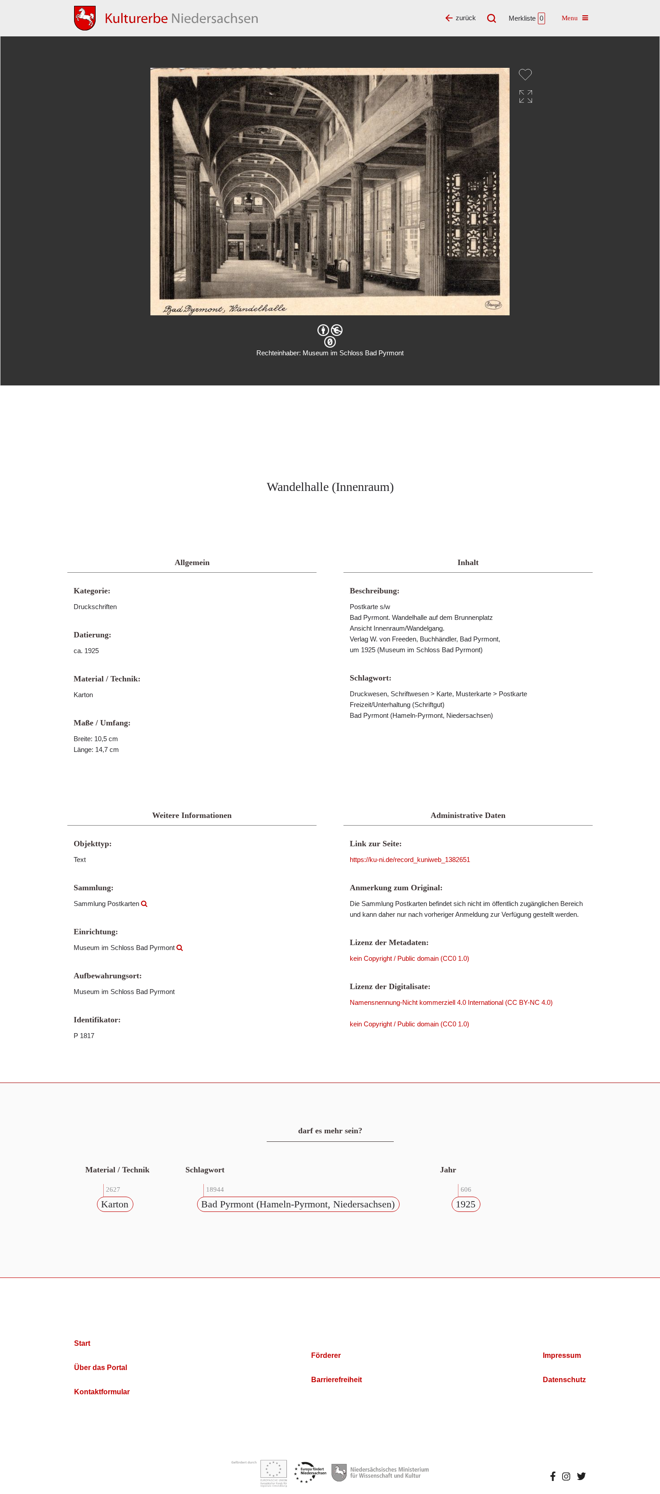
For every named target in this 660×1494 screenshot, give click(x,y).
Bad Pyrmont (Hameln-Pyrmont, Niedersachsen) (298, 1204)
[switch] (525, 74)
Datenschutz (564, 1379)
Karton (114, 1204)
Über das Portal (100, 1367)
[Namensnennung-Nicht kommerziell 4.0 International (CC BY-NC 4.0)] (330, 330)
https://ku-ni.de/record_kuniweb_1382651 (410, 859)
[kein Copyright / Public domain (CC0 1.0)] (330, 342)
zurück (466, 18)
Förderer (326, 1355)
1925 (465, 1204)
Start (82, 1343)
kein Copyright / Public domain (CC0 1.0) (409, 958)
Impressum (562, 1355)
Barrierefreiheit (336, 1379)
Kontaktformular (102, 1392)
